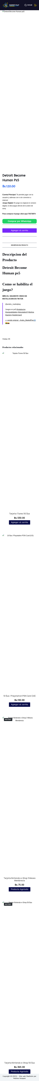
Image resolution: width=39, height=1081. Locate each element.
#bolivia (31, 312)
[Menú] (35, 5)
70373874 (32, 214)
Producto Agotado (19, 889)
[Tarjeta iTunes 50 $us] (19, 431)
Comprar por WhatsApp (19, 221)
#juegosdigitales (11, 312)
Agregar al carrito (19, 230)
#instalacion (21, 309)
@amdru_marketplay (13, 304)
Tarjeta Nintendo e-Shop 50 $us (19, 1062)
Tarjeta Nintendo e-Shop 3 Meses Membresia (19, 879)
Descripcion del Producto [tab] (19, 245)
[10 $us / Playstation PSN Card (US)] (19, 613)
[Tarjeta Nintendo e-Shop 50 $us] (19, 980)
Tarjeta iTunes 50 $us (19, 513)
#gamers (8, 315)
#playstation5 (23, 312)
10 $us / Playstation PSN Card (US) (19, 696)
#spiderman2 (17, 315)
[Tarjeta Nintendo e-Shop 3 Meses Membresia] (19, 795)
